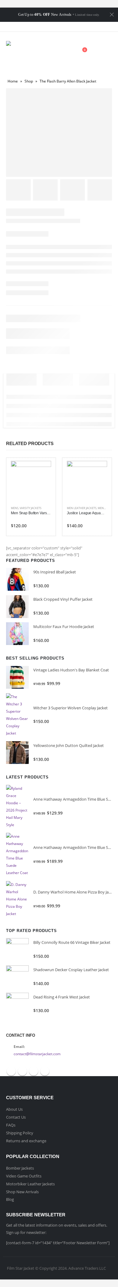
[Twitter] (53, 26)
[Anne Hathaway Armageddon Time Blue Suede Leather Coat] (17, 855)
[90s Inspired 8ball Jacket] (17, 579)
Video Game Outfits (23, 1176)
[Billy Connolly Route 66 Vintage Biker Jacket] (17, 949)
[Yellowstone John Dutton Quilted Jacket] (17, 752)
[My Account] (67, 53)
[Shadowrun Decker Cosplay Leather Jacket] (17, 976)
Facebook (11, 1071)
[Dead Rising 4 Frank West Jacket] (17, 1004)
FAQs (10, 1125)
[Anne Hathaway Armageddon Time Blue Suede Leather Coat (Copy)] (17, 807)
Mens (14, 508)
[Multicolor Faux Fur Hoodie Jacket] (17, 633)
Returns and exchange (26, 1140)
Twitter (22, 1071)
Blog (10, 1199)
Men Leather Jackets (82, 508)
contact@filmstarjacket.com (37, 1053)
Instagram (44, 1071)
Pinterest (33, 1071)
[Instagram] (75, 26)
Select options (41, 470)
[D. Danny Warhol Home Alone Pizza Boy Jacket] (17, 899)
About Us (14, 1109)
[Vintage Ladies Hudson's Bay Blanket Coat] (17, 677)
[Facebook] (43, 26)
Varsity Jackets (30, 508)
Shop (29, 81)
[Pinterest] (64, 26)
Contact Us (16, 1117)
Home (13, 81)
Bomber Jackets (20, 1168)
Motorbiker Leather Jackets (30, 1184)
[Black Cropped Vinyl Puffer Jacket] (17, 606)
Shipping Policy (19, 1133)
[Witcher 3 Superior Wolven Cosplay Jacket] (17, 715)
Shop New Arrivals (22, 1191)
